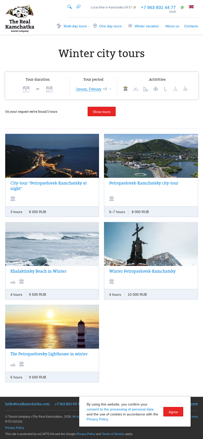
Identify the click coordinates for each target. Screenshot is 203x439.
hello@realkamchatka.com (27, 404)
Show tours (101, 112)
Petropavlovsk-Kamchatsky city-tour (143, 183)
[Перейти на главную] (19, 18)
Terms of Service (113, 434)
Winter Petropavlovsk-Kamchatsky (142, 271)
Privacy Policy (14, 428)
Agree (173, 412)
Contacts (191, 26)
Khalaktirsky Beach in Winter (38, 271)
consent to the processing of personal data (120, 409)
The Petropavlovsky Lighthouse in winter (49, 353)
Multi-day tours (75, 26)
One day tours (110, 26)
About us (172, 26)
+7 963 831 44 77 (158, 7)
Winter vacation (147, 26)
